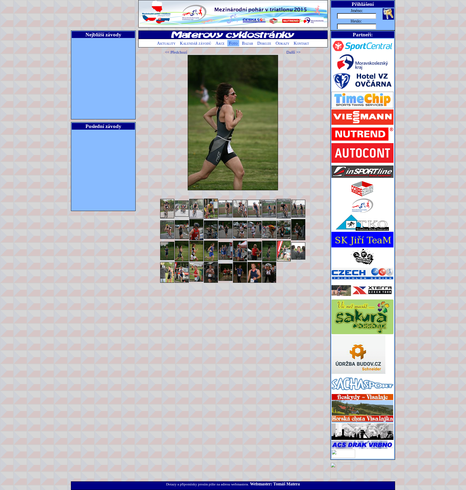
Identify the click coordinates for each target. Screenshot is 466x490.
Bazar (247, 43)
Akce (220, 43)
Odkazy (282, 43)
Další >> (293, 52)
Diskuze (264, 43)
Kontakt (301, 43)
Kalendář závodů (195, 43)
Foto (233, 43)
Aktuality (166, 43)
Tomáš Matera (286, 484)
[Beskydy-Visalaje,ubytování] (362, 422)
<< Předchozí (176, 52)
